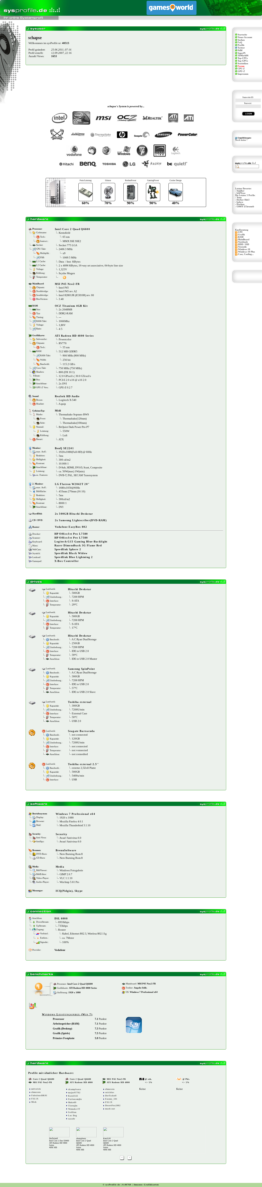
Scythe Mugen (67, 273)
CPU (240, 232)
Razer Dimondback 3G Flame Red (78, 545)
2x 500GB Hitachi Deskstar (74, 513)
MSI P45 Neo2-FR (67, 283)
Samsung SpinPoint (81, 668)
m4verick (36, 1089)
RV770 (63, 343)
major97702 (74, 1092)
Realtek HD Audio (67, 396)
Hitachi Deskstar (79, 589)
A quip (62, 403)
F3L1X (34, 1099)
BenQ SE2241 (64, 448)
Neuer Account (245, 37)
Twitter (241, 48)
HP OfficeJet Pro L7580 (71, 533)
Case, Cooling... (246, 254)
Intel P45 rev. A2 (68, 291)
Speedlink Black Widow (71, 553)
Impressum (243, 74)
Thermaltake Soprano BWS (74, 414)
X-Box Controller (66, 561)
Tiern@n (73, 1106)
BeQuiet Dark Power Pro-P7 (74, 426)
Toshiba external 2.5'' (83, 764)
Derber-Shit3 (243, 200)
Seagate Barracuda (81, 731)
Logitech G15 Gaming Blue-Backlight (80, 541)
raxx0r (71, 1119)
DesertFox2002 (113, 1105)
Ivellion (72, 1112)
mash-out (110, 1109)
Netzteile (242, 247)
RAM (240, 237)
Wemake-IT (74, 1109)
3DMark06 (243, 55)
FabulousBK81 (39, 1095)
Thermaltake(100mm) (75, 422)
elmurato (36, 1092)
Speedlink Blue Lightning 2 (73, 557)
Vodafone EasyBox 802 (71, 526)
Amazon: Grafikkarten (146, 1185)
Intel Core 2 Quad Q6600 (72, 229)
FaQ (240, 42)
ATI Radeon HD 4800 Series (74, 335)
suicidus (109, 1092)
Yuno (239, 197)
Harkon (240, 204)
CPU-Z (241, 69)
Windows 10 (244, 249)
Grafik (241, 234)
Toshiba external (80, 701)
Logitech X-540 (67, 399)
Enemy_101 (111, 1099)
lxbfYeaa (241, 193)
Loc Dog (72, 1115)
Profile (241, 45)
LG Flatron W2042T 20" (72, 484)
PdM (240, 50)
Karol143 (73, 1096)
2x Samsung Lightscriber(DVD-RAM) (81, 520)
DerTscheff (110, 1096)
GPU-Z (241, 71)
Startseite (242, 35)
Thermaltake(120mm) (75, 418)
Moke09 (72, 1102)
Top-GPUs (243, 61)
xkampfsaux (74, 1089)
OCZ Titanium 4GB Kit (71, 305)
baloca (240, 202)
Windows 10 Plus (246, 252)
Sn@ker (240, 191)
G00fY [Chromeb (245, 206)
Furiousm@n (75, 1099)
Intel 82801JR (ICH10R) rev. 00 (76, 295)
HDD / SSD (243, 244)
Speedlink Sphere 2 (67, 549)
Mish (34, 1102)
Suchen (241, 40)
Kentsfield (64, 232)
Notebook (243, 242)
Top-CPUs (243, 58)
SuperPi (241, 53)
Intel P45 (64, 287)
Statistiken (243, 63)
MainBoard (243, 239)
